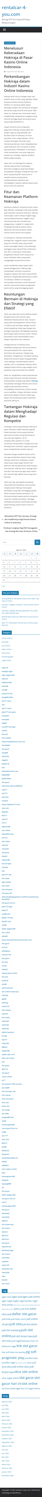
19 (15, 571)
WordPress (17, 1493)
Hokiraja (34, 381)
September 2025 (8, 1442)
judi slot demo (29, 1324)
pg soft (31, 1351)
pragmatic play (13, 1357)
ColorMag (5, 1493)
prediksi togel (8, 1362)
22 (31, 571)
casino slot (37, 1305)
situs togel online (10, 1378)
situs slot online (26, 1371)
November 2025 (8, 1435)
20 (21, 571)
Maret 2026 (6, 1420)
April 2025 (5, 1461)
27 (21, 576)
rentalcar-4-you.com (22, 1490)
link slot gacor (27, 1346)
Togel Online (6, 660)
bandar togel (31, 1300)
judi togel (16, 1340)
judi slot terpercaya (22, 1336)
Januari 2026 (6, 1427)
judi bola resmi (18, 1318)
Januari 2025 (6, 1472)
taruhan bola (8, 1388)
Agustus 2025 (7, 1446)
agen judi (17, 1296)
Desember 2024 (8, 1475)
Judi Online (6, 646)
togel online (34, 1388)
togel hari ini (21, 1388)
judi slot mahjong (11, 1330)
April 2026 (5, 1416)
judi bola (6, 1318)
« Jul (3, 586)
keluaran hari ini (30, 1340)
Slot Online (6, 653)
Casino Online (7, 638)
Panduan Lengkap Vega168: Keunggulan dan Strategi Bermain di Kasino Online (21, 529)
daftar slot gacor (24, 1314)
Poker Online (6, 649)
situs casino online (21, 1363)
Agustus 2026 (7, 1402)
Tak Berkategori (10, 43)
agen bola (7, 1296)
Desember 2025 (8, 1431)
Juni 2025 (5, 1453)
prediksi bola (31, 1358)
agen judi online (31, 1296)
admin (22, 72)
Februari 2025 (7, 1468)
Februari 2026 (7, 1424)
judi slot (15, 1324)
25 (10, 576)
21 (26, 571)
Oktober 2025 (7, 1439)
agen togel (7, 1300)
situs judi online (15, 1366)
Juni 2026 (5, 1409)
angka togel (18, 1300)
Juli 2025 (5, 1450)
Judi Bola (5, 642)
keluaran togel (9, 1346)
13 (21, 567)
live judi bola (8, 1352)
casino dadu (17, 1305)
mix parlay (20, 1352)
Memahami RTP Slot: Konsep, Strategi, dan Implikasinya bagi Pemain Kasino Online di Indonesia (20, 519)
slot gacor (26, 1377)
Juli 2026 (5, 1405)
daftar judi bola (21, 1308)
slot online (30, 1383)
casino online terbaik (27, 1305)
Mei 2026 (5, 1413)
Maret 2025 (6, 1464)
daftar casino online (7, 1309)
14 (26, 567)
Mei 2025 (5, 1457)
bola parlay (7, 1304)
